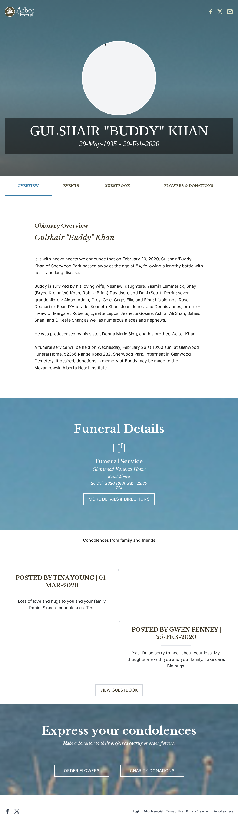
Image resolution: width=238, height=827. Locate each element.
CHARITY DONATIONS (152, 770)
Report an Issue (223, 811)
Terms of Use (174, 811)
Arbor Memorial (153, 811)
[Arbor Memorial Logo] (19, 12)
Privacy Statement (198, 811)
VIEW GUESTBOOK (119, 690)
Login (136, 811)
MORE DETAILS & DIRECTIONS (119, 499)
